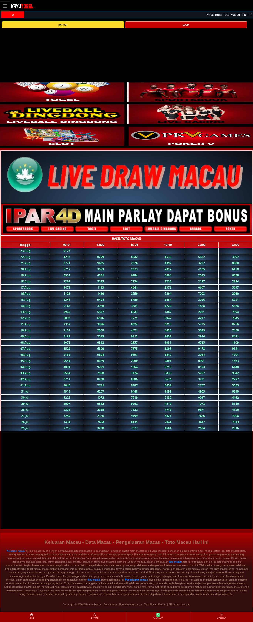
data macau (94, 579)
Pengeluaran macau (136, 579)
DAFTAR (62, 25)
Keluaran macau (16, 550)
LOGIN (186, 25)
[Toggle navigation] (5, 6)
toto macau (175, 561)
